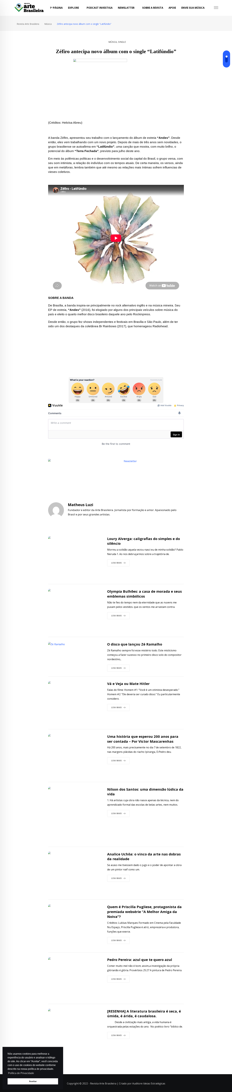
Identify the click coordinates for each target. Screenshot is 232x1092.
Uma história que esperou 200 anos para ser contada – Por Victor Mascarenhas (142, 739)
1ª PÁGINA (56, 7)
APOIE (172, 7)
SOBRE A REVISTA (152, 7)
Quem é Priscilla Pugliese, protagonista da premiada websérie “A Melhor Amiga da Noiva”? (144, 911)
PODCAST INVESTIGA (100, 7)
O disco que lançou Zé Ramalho (134, 644)
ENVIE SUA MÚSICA (193, 7)
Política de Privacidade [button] (21, 1073)
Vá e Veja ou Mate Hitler (128, 683)
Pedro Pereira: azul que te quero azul (139, 959)
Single (122, 41)
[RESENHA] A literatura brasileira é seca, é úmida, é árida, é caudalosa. (144, 1013)
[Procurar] (210, 8)
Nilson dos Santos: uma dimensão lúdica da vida (145, 791)
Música (112, 41)
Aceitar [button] (33, 1081)
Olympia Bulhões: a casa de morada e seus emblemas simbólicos (144, 594)
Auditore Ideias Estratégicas (148, 1083)
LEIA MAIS (116, 562)
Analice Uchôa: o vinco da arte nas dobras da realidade (144, 856)
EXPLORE (73, 7)
